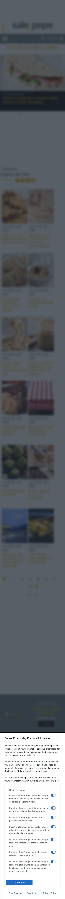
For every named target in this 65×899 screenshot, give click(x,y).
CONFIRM (19, 882)
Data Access (32, 893)
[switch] (53, 795)
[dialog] (32, 816)
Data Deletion (15, 893)
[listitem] (32, 790)
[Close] (59, 738)
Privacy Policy (49, 893)
